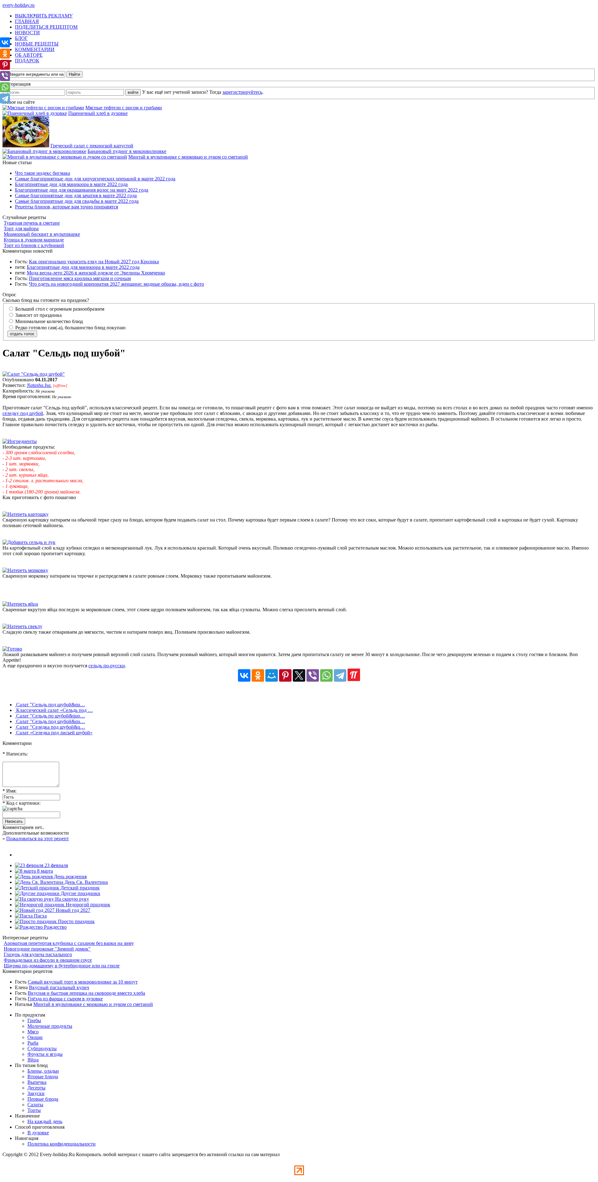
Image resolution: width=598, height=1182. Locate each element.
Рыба (32, 1043)
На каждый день (44, 1121)
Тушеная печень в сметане (32, 223)
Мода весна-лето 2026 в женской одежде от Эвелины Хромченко (96, 272)
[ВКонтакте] (244, 675)
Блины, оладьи (43, 1071)
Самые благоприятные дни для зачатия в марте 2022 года (76, 195)
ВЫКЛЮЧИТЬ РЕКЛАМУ (44, 15)
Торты (34, 1110)
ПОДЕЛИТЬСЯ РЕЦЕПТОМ (46, 27)
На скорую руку (71, 899)
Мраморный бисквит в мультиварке (42, 234)
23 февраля (55, 865)
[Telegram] (340, 675)
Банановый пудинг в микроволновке (127, 151)
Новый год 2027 (72, 910)
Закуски (36, 1093)
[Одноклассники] (258, 675)
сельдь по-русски (106, 665)
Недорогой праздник (87, 904)
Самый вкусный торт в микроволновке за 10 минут (83, 981)
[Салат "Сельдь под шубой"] (33, 374)
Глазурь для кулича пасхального (38, 954)
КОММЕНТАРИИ (35, 49)
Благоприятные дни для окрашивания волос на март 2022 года (81, 190)
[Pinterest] (285, 675)
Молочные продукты (49, 1026)
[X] (299, 675)
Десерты (36, 1087)
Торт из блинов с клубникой (34, 245)
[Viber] (312, 675)
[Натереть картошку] (25, 514)
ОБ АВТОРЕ (29, 55)
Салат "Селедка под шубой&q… (50, 727)
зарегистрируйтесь (242, 92)
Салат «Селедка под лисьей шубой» (54, 732)
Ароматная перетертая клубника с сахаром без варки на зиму (69, 943)
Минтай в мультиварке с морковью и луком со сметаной (188, 157)
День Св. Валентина (85, 882)
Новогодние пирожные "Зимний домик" (47, 948)
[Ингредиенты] (19, 441)
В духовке (38, 1132)
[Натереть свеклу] (22, 626)
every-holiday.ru (18, 5)
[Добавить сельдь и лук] (28, 542)
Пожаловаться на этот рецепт (37, 838)
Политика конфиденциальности (61, 1143)
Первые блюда (42, 1099)
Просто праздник (76, 921)
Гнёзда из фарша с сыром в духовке (65, 998)
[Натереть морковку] (25, 570)
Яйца (33, 1059)
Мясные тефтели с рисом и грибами (123, 107)
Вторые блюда (42, 1076)
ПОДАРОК (27, 60)
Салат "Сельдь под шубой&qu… (50, 704)
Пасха (40, 915)
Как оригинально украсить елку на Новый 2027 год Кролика (94, 261)
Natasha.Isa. (39, 385)
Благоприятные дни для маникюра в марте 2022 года (71, 184)
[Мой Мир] (271, 675)
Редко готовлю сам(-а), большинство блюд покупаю (70, 327)
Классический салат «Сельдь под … (54, 710)
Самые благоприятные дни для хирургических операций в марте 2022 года (95, 178)
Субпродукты (42, 1048)
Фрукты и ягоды (45, 1054)
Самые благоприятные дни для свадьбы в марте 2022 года (77, 201)
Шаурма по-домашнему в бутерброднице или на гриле (62, 965)
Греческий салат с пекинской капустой (91, 145)
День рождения (70, 876)
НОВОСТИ (27, 32)
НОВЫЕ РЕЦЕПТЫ (37, 43)
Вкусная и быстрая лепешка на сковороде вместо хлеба (86, 993)
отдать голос (22, 333)
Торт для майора (21, 228)
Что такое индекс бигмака (42, 173)
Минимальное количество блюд (48, 321)
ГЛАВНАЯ (27, 21)
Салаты (35, 1104)
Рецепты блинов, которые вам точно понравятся (66, 206)
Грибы (34, 1020)
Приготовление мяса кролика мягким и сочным (80, 278)
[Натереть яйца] (20, 604)
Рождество (55, 927)
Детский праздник (79, 887)
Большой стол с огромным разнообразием (59, 309)
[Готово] (12, 648)
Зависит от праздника (38, 315)
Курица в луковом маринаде (34, 239)
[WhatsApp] (326, 675)
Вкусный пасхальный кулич (59, 987)
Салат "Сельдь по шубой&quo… (50, 715)
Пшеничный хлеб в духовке (98, 113)
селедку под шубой (22, 413)
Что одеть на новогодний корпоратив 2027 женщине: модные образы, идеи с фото (116, 284)
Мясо (33, 1031)
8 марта (44, 871)
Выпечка (36, 1082)
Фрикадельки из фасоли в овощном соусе (48, 960)
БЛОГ (21, 38)
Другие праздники (79, 893)
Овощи (35, 1037)
